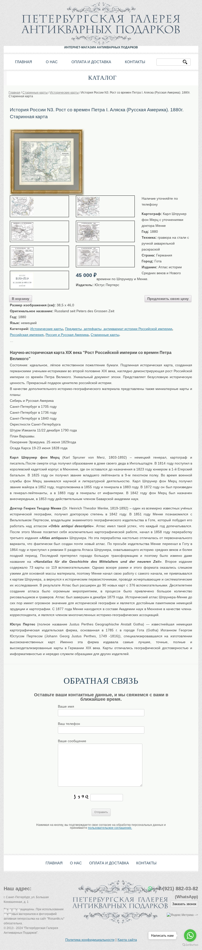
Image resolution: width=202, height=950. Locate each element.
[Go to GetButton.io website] (190, 945)
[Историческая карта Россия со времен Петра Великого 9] (39, 206)
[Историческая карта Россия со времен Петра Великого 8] (105, 206)
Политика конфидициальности (90, 940)
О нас (52, 62)
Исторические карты (46, 329)
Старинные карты (105, 335)
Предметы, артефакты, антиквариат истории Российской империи (118, 329)
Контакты (135, 62)
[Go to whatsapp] (190, 935)
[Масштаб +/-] (18, 910)
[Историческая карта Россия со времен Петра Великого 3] (39, 280)
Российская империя (27, 335)
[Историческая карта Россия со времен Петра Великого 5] (39, 256)
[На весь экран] (14, 910)
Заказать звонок (184, 904)
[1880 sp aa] (47, 131)
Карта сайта (127, 940)
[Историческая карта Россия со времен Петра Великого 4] (105, 256)
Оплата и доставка (91, 62)
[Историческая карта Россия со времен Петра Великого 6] (105, 231)
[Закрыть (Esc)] (5, 910)
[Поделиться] (10, 910)
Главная (23, 62)
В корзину (20, 299)
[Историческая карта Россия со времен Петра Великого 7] (39, 231)
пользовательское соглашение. (110, 828)
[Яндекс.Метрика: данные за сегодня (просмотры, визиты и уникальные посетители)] (180, 915)
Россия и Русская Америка (67, 335)
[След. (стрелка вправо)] (10, 915)
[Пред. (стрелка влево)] (5, 915)
